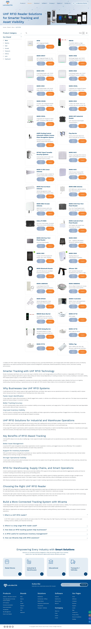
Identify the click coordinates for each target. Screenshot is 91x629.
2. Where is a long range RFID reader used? (20, 526)
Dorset (7, 48)
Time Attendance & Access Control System (9, 599)
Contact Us (67, 3)
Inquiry (50, 46)
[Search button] (26, 33)
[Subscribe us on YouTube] (13, 627)
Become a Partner (82, 3)
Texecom (7, 51)
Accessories (5, 609)
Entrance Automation (8, 605)
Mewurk (57, 603)
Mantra (7, 43)
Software (74, 598)
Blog (73, 610)
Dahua (7, 53)
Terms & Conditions (76, 616)
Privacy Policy (75, 614)
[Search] (73, 3)
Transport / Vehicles (42, 607)
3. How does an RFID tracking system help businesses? (25, 530)
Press (56, 613)
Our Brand (7, 37)
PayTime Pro (58, 598)
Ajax (6, 45)
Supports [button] (59, 3)
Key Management (7, 611)
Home (4, 27)
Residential (40, 596)
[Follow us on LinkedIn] (10, 627)
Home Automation (7, 607)
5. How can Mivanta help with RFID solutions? (21, 538)
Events (56, 615)
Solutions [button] (36, 3)
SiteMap (74, 619)
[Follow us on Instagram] (7, 627)
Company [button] (51, 3)
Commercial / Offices (42, 598)
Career (56, 617)
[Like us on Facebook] (5, 627)
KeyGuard (7, 59)
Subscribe (83, 584)
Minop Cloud (58, 601)
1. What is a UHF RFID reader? (15, 515)
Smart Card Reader (7, 614)
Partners (74, 603)
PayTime (57, 596)
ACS (6, 56)
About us (57, 611)
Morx (13, 27)
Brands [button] (29, 3)
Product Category (10, 33)
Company (74, 601)
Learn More (42, 46)
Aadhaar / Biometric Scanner (9, 596)
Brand (8, 27)
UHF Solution (6, 602)
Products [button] (22, 3)
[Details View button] (86, 33)
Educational (40, 605)
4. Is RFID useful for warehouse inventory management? (25, 534)
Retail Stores (41, 601)
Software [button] (44, 3)
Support (74, 605)
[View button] (83, 33)
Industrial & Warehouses (43, 603)
